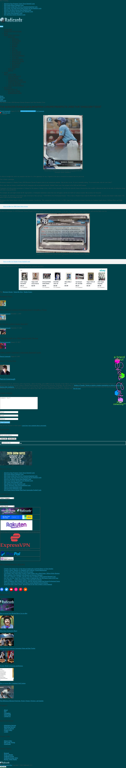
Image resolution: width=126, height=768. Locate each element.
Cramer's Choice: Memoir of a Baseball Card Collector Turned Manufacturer (25, 570)
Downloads (7, 744)
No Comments (40, 111)
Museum (6, 753)
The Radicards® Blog (6, 765)
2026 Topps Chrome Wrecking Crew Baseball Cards (18, 11)
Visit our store (6, 112)
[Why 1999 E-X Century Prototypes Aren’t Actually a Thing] (3, 305)
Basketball (16, 41)
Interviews (16, 63)
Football (15, 43)
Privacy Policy (8, 730)
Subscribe (13, 30)
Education (16, 54)
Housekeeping (17, 59)
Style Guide (7, 715)
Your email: (3, 433)
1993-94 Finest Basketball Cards (13, 488)
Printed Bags (13, 78)
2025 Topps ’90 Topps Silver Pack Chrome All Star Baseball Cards (22, 8)
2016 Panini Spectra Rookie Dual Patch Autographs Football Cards (22, 490)
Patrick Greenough (5, 111)
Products (16, 65)
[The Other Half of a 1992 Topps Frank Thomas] (3, 334)
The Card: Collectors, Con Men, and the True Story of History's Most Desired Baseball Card (30, 576)
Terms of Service (9, 728)
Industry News (18, 61)
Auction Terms (14, 91)
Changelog (7, 713)
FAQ (5, 711)
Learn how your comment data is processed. (34, 425)
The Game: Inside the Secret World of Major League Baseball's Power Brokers (26, 583)
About (6, 710)
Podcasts (11, 69)
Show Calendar (8, 755)
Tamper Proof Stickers (17, 82)
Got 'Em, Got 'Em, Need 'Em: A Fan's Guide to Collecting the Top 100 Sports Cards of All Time (31, 578)
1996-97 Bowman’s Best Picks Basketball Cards (17, 485)
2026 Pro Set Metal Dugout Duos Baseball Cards (17, 10)
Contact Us (7, 716)
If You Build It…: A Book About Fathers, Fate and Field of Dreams (23, 579)
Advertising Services (10, 725)
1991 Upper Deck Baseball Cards (13, 13)
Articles (11, 37)
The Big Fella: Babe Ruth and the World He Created (18, 572)
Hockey (15, 44)
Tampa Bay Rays (18, 292)
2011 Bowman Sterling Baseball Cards (14, 14)
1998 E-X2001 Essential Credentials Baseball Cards (20, 353)
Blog (12, 34)
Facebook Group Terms (11, 758)
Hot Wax (15, 58)
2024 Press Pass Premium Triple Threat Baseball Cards (19, 3)
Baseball (15, 39)
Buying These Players (10, 759)
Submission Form (15, 93)
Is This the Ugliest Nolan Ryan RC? (14, 324)
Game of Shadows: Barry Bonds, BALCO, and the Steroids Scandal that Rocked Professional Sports (32, 581)
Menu (1, 26)
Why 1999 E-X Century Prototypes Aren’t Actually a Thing (23, 310)
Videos (10, 71)
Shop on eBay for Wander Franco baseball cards (16, 261)
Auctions (11, 88)
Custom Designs (14, 84)
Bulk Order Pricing (9, 742)
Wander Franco (28, 292)
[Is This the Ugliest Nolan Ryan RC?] (3, 319)
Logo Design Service (16, 86)
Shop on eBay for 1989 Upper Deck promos (15, 206)
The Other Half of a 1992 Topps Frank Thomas (19, 338)
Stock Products (14, 76)
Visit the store (77, 388)
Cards (34, 111)
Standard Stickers (15, 80)
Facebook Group (9, 756)
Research (15, 67)
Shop (10, 73)
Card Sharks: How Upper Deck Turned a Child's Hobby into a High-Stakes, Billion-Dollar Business (32, 573)
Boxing (14, 46)
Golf (13, 48)
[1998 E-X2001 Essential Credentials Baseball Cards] (3, 348)
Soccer (14, 50)
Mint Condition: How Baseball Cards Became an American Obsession (23, 575)
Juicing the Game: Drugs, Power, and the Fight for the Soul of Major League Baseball (28, 584)
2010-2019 (23, 111)
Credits (6, 732)
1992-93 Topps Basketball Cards (13, 487)
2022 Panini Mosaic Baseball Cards (14, 5)
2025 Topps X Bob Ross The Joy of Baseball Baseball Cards (20, 7)
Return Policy (8, 741)
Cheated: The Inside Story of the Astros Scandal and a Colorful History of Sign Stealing (28, 568)
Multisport (16, 52)
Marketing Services (9, 727)
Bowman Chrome (8, 292)
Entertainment (18, 56)
